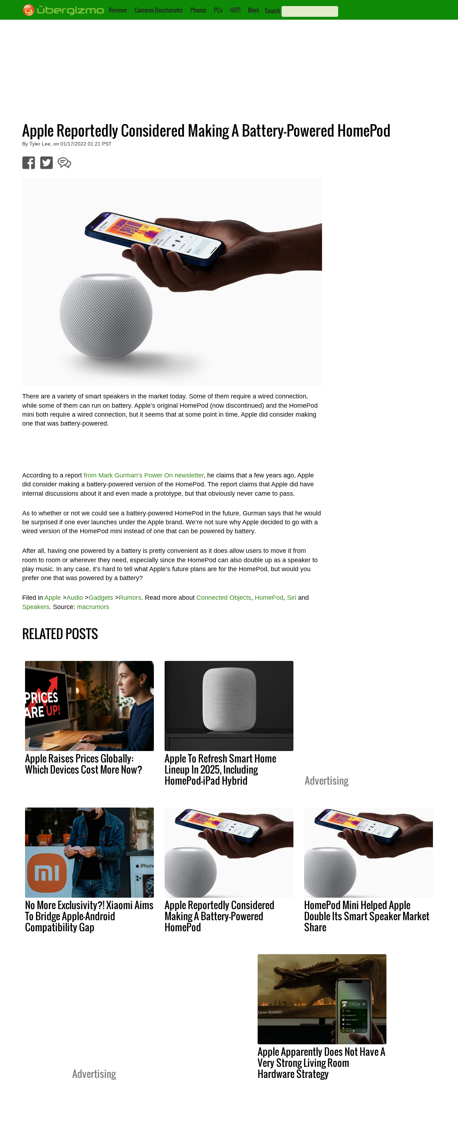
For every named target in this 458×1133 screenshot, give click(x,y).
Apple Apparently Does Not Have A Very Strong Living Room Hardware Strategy (321, 1062)
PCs (218, 10)
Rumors (130, 597)
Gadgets (101, 597)
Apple (52, 597)
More (253, 10)
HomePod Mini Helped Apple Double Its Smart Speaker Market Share (366, 916)
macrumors (93, 606)
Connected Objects (223, 597)
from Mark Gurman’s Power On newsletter (144, 475)
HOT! (235, 10)
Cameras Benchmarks (159, 10)
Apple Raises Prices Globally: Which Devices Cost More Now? (83, 763)
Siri (291, 597)
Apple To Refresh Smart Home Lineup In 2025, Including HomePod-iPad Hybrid (220, 769)
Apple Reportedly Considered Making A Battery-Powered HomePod (219, 916)
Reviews (118, 10)
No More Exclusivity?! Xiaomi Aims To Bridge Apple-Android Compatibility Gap (89, 916)
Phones (198, 10)
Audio (75, 597)
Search (272, 10)
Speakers (35, 606)
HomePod (269, 597)
